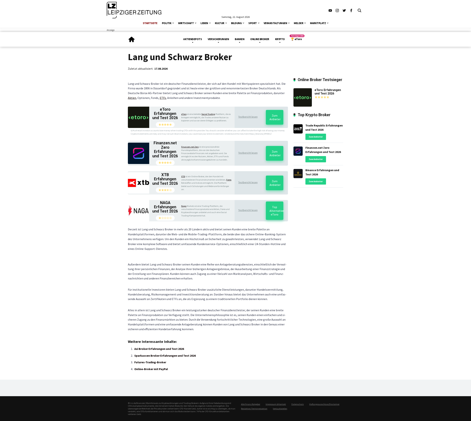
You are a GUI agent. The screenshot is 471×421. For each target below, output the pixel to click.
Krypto (280, 39)
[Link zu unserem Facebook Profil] (351, 10)
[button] (173, 22)
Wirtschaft (186, 23)
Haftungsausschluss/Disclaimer (324, 404)
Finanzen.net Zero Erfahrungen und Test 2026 (165, 149)
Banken (239, 39)
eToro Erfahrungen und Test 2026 (165, 113)
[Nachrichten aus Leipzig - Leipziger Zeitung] (134, 10)
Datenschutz (297, 404)
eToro (183, 114)
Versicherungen (218, 39)
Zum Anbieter (275, 117)
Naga (183, 206)
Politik (166, 23)
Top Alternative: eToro (276, 210)
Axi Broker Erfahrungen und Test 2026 (159, 349)
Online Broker (259, 39)
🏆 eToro (296, 39)
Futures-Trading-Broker (150, 362)
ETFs (163, 98)
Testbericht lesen (248, 116)
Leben (204, 23)
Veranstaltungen (275, 23)
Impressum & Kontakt (276, 404)
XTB (183, 176)
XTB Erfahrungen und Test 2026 (165, 179)
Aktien (132, 98)
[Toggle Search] (359, 10)
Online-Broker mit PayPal (151, 369)
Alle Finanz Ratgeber (250, 404)
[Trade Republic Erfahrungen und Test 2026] (298, 128)
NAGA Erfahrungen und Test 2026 (165, 207)
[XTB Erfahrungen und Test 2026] (138, 182)
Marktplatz (318, 23)
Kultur (219, 23)
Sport (252, 23)
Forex (228, 179)
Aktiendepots (192, 39)
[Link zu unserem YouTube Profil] (330, 10)
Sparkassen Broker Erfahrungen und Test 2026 (165, 355)
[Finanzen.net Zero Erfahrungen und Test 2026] (138, 153)
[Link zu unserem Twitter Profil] (344, 10)
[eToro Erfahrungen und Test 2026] (138, 117)
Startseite (150, 23)
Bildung (236, 23)
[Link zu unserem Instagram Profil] (337, 10)
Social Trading (208, 114)
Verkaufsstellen (280, 408)
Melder (298, 23)
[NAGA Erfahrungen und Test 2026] (138, 210)
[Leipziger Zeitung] (131, 38)
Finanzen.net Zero (190, 146)
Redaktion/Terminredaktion (254, 408)
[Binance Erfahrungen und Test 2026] (298, 172)
